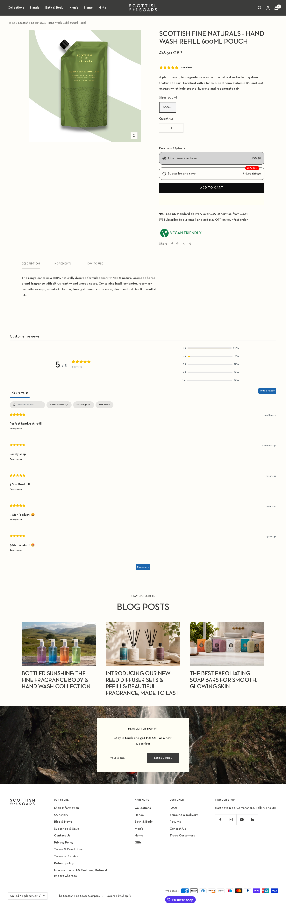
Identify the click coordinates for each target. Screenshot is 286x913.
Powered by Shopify (118, 895)
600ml (167, 107)
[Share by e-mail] (190, 243)
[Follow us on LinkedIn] (252, 819)
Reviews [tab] (19, 392)
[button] (210, 348)
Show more (143, 567)
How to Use (94, 264)
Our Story (61, 815)
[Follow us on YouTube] (241, 819)
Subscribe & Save (66, 828)
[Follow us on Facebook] (220, 819)
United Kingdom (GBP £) (25, 895)
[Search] (259, 8)
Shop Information (66, 808)
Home (88, 7)
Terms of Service (66, 856)
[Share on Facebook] (172, 243)
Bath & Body (54, 7)
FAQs (173, 808)
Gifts (102, 7)
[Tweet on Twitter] (183, 243)
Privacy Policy (63, 842)
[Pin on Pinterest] (177, 243)
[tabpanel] (143, 487)
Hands (34, 7)
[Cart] (276, 8)
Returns (175, 821)
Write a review (267, 391)
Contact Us (62, 835)
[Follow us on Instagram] (231, 819)
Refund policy (64, 863)
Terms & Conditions (68, 849)
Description (31, 264)
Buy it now (211, 200)
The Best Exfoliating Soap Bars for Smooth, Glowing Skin (223, 680)
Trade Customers (182, 835)
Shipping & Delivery (184, 815)
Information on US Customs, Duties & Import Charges (80, 873)
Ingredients (63, 264)
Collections (16, 7)
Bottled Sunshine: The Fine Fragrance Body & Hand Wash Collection (56, 680)
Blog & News (63, 821)
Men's (73, 7)
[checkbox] (104, 404)
